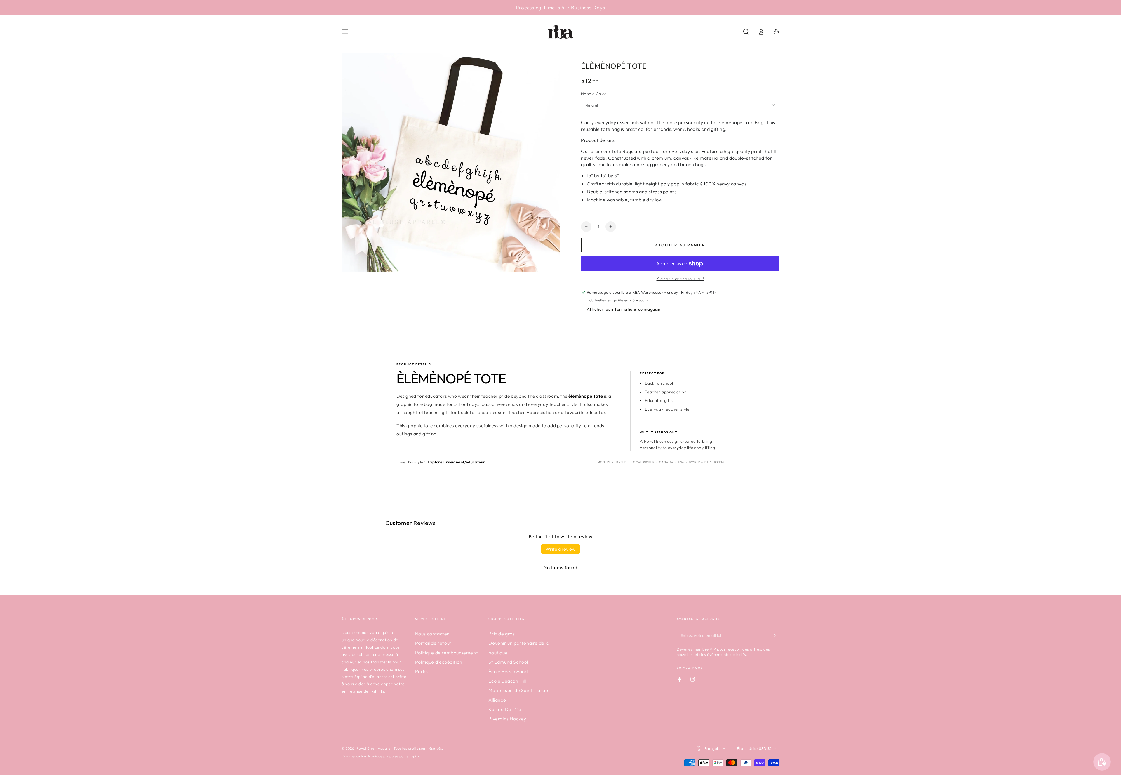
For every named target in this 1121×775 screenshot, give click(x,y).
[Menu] (344, 31)
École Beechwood (508, 671)
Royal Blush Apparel (373, 748)
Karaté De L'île (504, 709)
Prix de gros (501, 634)
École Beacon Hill (507, 681)
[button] (745, 31)
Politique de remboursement (446, 653)
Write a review (560, 549)
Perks (421, 671)
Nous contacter (432, 634)
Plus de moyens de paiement (680, 278)
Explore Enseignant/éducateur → (459, 462)
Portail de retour (433, 643)
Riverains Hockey (507, 719)
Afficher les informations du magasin (624, 309)
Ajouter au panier (680, 245)
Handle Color (594, 93)
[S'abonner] (776, 635)
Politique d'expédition (438, 662)
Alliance (497, 700)
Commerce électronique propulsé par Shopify (381, 756)
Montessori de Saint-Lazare (519, 690)
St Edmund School (508, 662)
